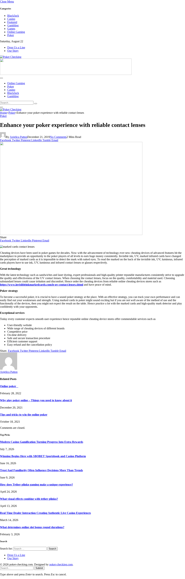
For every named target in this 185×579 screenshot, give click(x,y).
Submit (39, 568)
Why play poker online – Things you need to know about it (36, 400)
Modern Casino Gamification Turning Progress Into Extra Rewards (41, 441)
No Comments (58, 136)
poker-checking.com (61, 564)
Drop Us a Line (16, 47)
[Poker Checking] (10, 56)
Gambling (13, 25)
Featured (12, 22)
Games (11, 28)
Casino (11, 18)
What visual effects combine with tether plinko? (29, 498)
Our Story (13, 50)
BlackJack (13, 15)
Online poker (9, 386)
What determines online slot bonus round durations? (32, 527)
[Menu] (1, 78)
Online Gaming (16, 31)
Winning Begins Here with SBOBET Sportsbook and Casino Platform (43, 456)
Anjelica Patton (18, 136)
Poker (10, 35)
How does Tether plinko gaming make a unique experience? (36, 484)
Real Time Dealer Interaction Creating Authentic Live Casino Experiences (45, 512)
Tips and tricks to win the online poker (23, 414)
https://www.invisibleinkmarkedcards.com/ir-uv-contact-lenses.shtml (41, 284)
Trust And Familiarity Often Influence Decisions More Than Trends (41, 470)
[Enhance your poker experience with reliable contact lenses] (71, 234)
